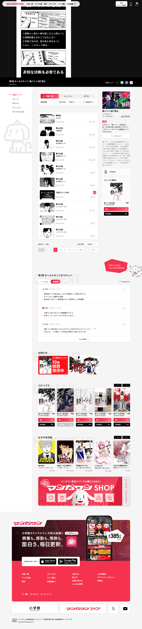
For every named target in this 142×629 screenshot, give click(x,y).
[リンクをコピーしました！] (131, 82)
